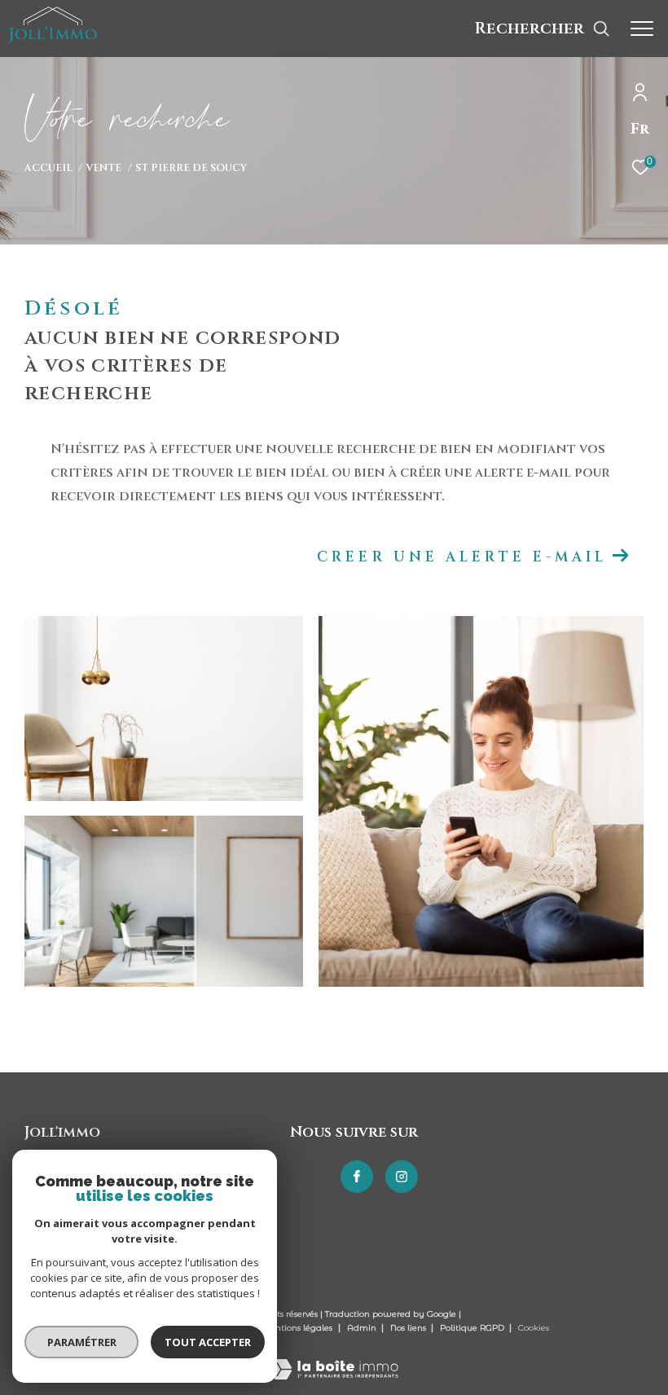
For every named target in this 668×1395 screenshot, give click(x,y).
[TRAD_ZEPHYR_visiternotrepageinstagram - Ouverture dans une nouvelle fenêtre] (401, 1176)
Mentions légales (297, 1327)
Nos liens (409, 1327)
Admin (363, 1327)
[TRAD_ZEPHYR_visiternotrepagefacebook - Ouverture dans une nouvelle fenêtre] (357, 1176)
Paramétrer (81, 1342)
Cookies (533, 1328)
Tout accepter (208, 1342)
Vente (103, 168)
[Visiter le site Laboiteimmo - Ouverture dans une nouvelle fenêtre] (333, 1359)
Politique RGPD (472, 1327)
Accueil (48, 168)
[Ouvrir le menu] (642, 28)
